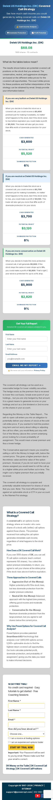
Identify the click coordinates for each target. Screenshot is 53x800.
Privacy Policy (39, 370)
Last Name (10, 344)
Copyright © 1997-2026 (20, 785)
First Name (10, 335)
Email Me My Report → (26, 365)
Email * (11, 719)
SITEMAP (26, 788)
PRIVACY (38, 785)
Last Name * (14, 710)
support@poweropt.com (19, 792)
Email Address (11, 354)
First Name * (14, 701)
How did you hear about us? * (23, 729)
